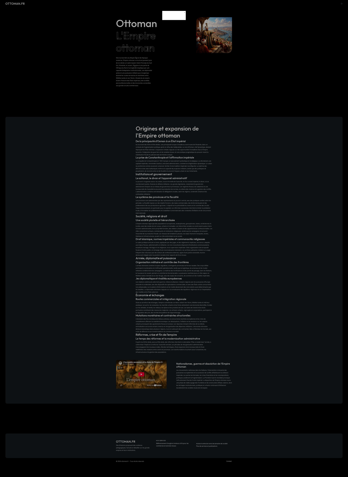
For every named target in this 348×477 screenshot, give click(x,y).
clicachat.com (174, 17)
